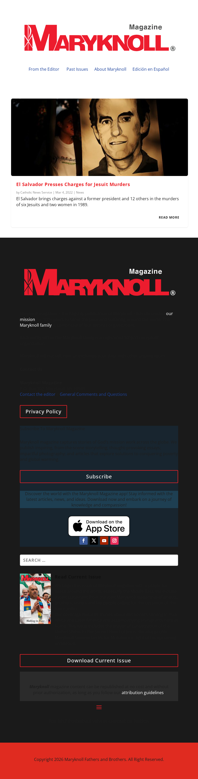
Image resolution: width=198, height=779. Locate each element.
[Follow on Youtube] (104, 540)
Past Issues (77, 69)
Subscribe (99, 476)
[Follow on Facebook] (83, 540)
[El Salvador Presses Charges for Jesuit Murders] (99, 137)
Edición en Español (151, 69)
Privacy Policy (43, 411)
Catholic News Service (36, 192)
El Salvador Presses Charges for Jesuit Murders (73, 184)
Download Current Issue (99, 660)
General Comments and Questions (93, 394)
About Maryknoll (110, 69)
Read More (169, 217)
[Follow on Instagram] (114, 540)
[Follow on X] (94, 540)
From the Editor (44, 69)
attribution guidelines (143, 692)
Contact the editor (37, 394)
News (80, 192)
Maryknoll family (36, 325)
